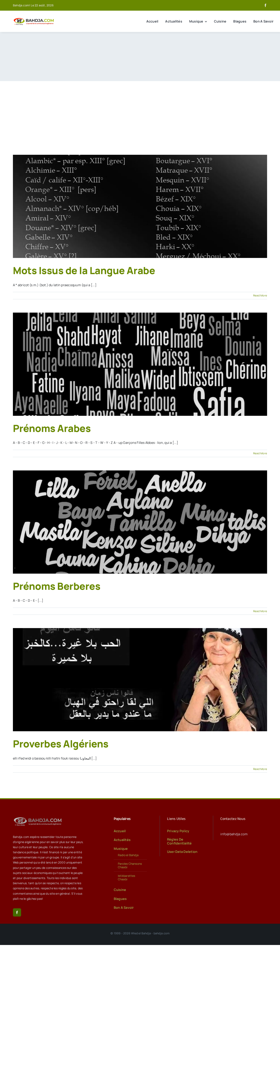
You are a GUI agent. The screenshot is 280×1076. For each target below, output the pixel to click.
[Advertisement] (140, 111)
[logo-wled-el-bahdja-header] (34, 18)
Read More (260, 295)
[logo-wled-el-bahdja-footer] (38, 817)
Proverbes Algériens (60, 743)
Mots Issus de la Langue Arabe (84, 270)
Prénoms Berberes (56, 586)
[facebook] (265, 5)
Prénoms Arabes (52, 428)
